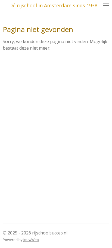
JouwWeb (31, 239)
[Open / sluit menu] (106, 5)
